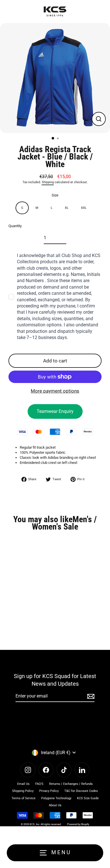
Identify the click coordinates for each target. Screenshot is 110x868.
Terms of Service (24, 798)
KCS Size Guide (88, 798)
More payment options (55, 391)
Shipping (48, 182)
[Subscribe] (89, 696)
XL (67, 208)
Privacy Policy (49, 791)
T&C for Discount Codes (81, 791)
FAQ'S (39, 784)
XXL (84, 208)
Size (55, 195)
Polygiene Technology (56, 798)
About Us (55, 805)
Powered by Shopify (78, 824)
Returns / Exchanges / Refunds (71, 784)
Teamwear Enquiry (55, 411)
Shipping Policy (23, 791)
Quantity (15, 226)
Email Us (23, 784)
